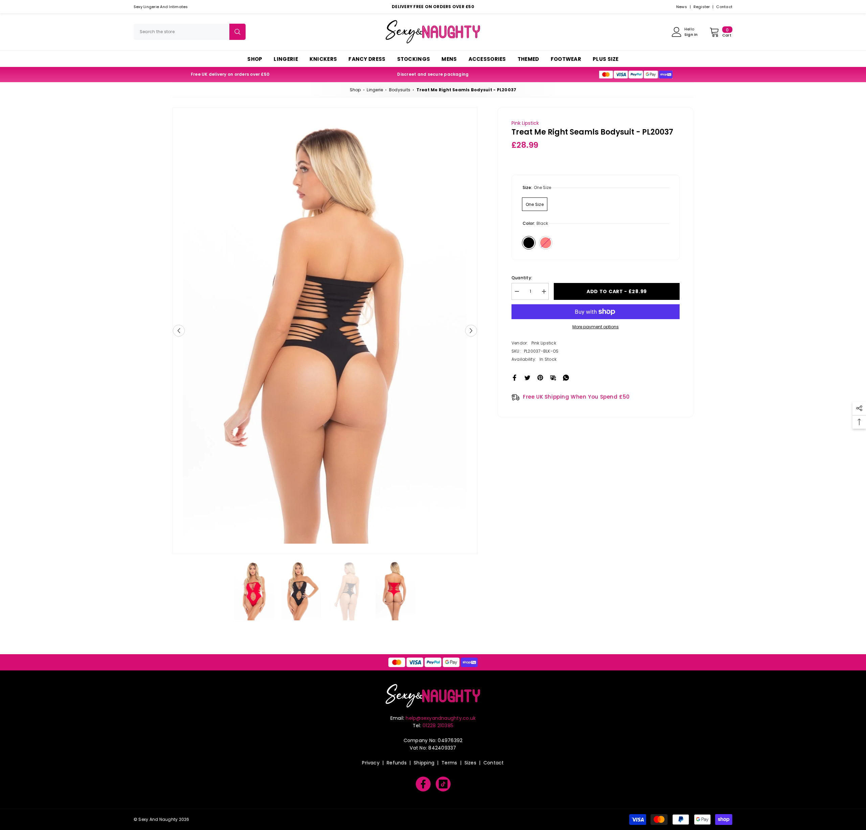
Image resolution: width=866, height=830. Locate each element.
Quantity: (521, 278)
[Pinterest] (540, 377)
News (681, 6)
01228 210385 (438, 725)
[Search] (190, 32)
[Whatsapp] (566, 377)
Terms (449, 762)
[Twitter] (527, 377)
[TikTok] (443, 784)
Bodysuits (399, 90)
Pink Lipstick (525, 123)
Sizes (470, 762)
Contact (724, 6)
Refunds (397, 762)
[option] (325, 331)
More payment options (595, 327)
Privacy (371, 762)
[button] (179, 331)
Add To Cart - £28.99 (617, 291)
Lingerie (375, 90)
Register (701, 6)
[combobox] (181, 32)
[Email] (553, 377)
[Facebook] (514, 377)
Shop (355, 90)
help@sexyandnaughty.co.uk (441, 718)
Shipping (424, 762)
